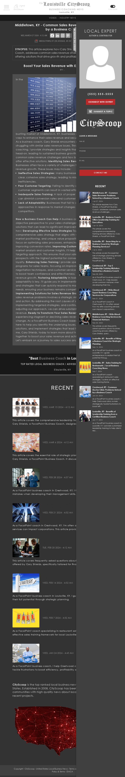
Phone (82, 151)
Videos (53, 18)
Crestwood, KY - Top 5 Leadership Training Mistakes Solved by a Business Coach (105, 268)
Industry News (68, 18)
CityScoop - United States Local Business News (46, 769)
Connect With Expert (100, 102)
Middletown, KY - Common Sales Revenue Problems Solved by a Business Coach (105, 195)
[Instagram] (62, 35)
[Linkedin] (57, 35)
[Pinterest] (68, 35)
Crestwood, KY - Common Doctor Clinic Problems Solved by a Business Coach (106, 390)
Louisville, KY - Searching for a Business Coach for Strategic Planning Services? (106, 244)
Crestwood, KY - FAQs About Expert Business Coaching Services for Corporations (105, 292)
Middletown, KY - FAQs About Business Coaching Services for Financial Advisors (106, 317)
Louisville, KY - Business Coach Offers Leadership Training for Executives (106, 220)
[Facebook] (52, 35)
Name (81, 141)
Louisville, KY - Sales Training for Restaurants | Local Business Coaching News (107, 365)
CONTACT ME (100, 173)
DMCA (70, 771)
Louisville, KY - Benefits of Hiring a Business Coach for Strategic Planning (106, 341)
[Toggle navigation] (6, 6)
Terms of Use (75, 769)
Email (82, 160)
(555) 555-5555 (100, 94)
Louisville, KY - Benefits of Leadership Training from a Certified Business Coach (104, 414)
